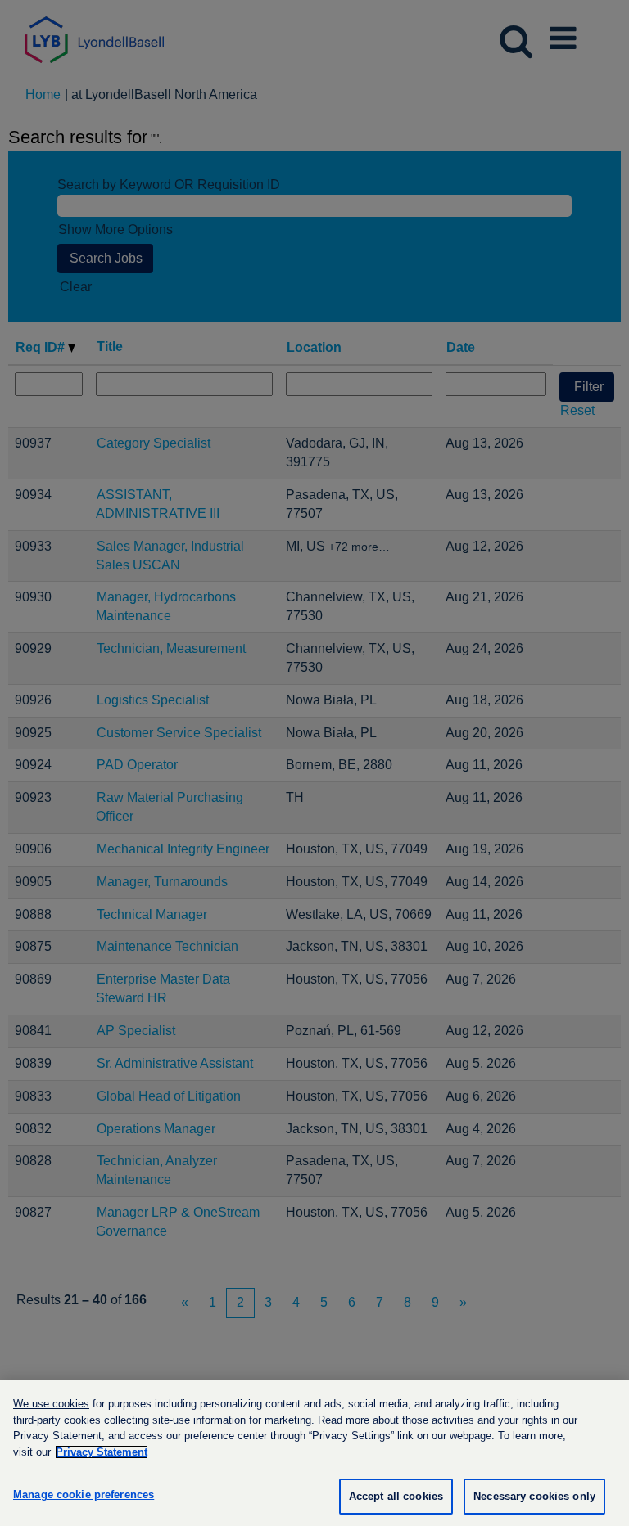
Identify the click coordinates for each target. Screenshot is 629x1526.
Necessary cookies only (534, 1496)
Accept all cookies (396, 1496)
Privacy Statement (101, 1452)
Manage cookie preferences (83, 1494)
